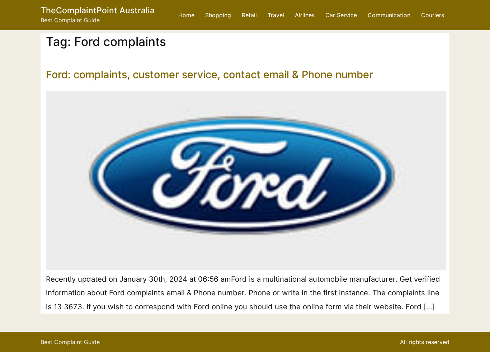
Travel (276, 15)
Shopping (218, 15)
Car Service (341, 15)
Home (186, 15)
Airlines (305, 15)
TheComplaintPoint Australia (98, 10)
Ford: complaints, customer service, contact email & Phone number (209, 74)
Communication (389, 15)
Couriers (432, 15)
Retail (249, 15)
